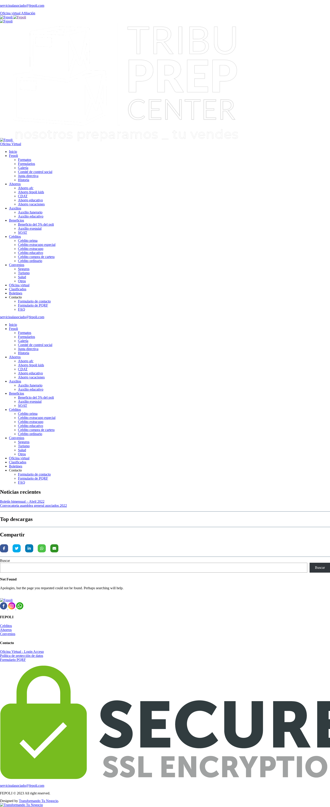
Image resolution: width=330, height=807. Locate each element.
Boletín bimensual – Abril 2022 (22, 501)
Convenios (7, 634)
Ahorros (6, 630)
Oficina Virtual (10, 144)
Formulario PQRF (13, 660)
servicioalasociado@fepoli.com (22, 5)
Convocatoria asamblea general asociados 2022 (33, 505)
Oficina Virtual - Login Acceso (22, 652)
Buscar (5, 560)
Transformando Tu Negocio (38, 801)
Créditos (6, 626)
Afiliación (28, 13)
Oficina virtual (10, 13)
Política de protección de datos (21, 656)
